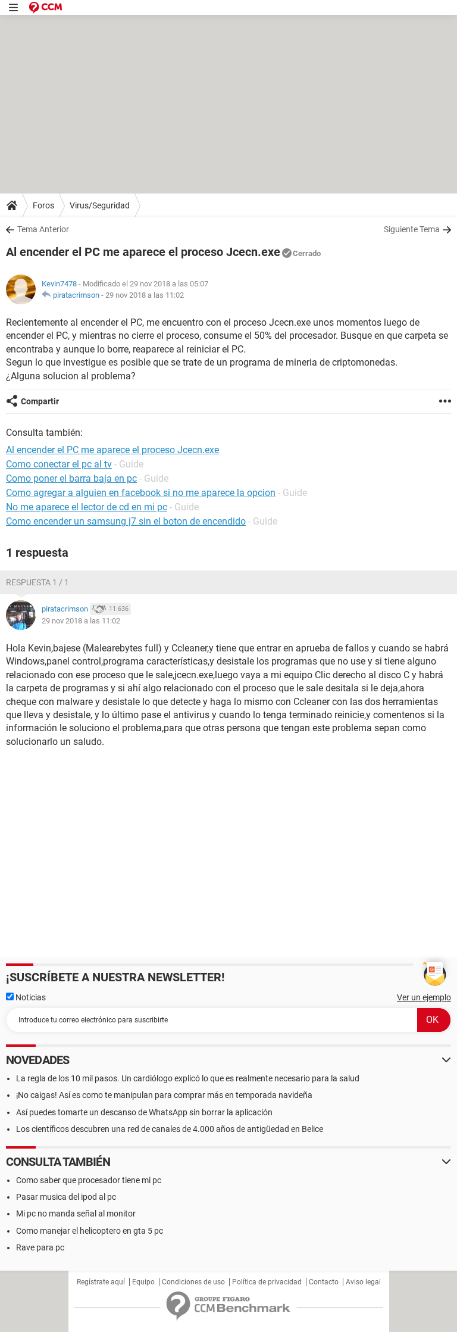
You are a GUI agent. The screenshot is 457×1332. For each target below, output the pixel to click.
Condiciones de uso (193, 1282)
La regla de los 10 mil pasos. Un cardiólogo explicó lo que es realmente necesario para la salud (187, 1078)
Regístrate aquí (101, 1282)
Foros (43, 205)
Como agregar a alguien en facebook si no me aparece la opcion (141, 492)
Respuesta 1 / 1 (37, 582)
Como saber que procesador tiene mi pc (88, 1180)
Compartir (40, 401)
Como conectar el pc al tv (59, 464)
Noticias (30, 997)
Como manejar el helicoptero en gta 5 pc (89, 1231)
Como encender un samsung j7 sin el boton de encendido (126, 521)
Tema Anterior (43, 229)
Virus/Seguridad (100, 205)
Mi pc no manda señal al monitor (76, 1213)
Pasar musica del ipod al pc (66, 1197)
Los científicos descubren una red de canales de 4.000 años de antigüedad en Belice (169, 1129)
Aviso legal (363, 1282)
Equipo (143, 1282)
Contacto (324, 1282)
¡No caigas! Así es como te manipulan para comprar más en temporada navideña (164, 1095)
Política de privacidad (267, 1282)
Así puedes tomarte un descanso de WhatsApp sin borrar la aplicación (144, 1112)
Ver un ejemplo (424, 997)
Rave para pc (40, 1247)
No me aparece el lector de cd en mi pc (86, 507)
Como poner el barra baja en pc (71, 478)
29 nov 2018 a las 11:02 (144, 295)
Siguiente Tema (412, 229)
